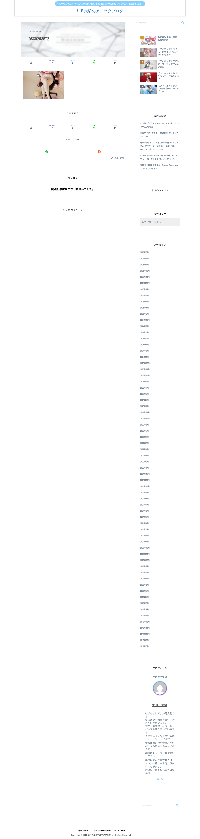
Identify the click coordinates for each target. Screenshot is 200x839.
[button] (115, 62)
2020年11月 (145, 554)
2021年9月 (144, 492)
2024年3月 (144, 351)
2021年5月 (144, 517)
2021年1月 (144, 542)
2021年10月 (145, 486)
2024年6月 (144, 332)
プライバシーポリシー (101, 831)
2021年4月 (144, 523)
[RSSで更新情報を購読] (99, 152)
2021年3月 (144, 529)
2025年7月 (144, 302)
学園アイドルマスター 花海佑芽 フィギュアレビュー (159, 134)
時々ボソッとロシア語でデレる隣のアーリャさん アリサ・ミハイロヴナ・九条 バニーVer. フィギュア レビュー (159, 146)
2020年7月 (144, 579)
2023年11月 (145, 369)
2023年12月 (145, 363)
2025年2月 (144, 314)
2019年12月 (145, 622)
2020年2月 (144, 609)
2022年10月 (145, 419)
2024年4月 (144, 345)
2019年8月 (144, 646)
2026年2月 (144, 259)
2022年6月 (144, 437)
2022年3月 (144, 456)
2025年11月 (145, 277)
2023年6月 (144, 394)
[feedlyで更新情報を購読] (47, 152)
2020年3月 (144, 603)
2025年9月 (144, 289)
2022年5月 (144, 443)
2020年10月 (145, 560)
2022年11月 (145, 412)
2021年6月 (144, 511)
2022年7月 (144, 431)
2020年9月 (144, 566)
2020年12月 (145, 548)
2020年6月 (144, 585)
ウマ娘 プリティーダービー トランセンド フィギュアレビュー (159, 125)
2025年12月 (145, 271)
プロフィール (119, 831)
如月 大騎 (159, 705)
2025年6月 (144, 308)
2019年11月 (145, 628)
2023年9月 (144, 382)
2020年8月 (144, 572)
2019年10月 (145, 634)
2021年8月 (144, 499)
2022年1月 (144, 468)
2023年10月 (145, 375)
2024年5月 (144, 339)
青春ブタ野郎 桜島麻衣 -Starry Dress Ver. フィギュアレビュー (159, 167)
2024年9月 (144, 326)
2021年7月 (144, 505)
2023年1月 (144, 406)
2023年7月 (144, 388)
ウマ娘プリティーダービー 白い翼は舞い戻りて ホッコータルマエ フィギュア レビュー (159, 157)
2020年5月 (144, 591)
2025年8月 (144, 295)
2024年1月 (144, 357)
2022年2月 (144, 462)
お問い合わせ (83, 831)
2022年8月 (144, 425)
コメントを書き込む (73, 226)
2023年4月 (144, 400)
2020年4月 (144, 597)
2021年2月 (144, 536)
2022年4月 (144, 449)
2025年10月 (145, 283)
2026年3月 (144, 252)
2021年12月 (145, 474)
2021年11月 (145, 480)
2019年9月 (144, 640)
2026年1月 (144, 265)
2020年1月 (144, 616)
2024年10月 (145, 320)
